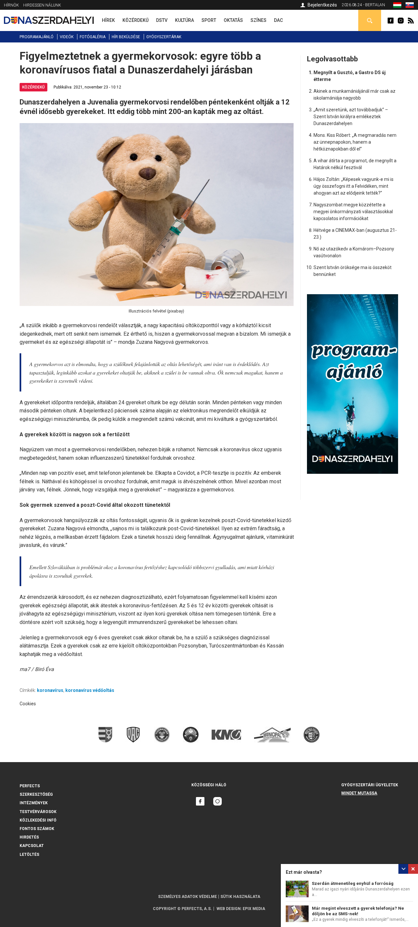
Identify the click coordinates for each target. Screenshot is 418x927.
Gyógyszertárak (163, 37)
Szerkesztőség (36, 794)
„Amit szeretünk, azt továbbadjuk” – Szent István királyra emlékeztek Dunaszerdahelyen (351, 116)
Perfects (30, 786)
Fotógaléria (92, 37)
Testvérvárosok (38, 811)
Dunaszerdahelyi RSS (411, 21)
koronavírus (50, 690)
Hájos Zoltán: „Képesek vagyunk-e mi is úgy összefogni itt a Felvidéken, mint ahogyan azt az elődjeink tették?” (354, 186)
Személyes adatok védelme (187, 896)
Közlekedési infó (38, 820)
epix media (254, 908)
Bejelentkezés (322, 5)
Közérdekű (33, 87)
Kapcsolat (32, 845)
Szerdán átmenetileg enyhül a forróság (353, 883)
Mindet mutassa (359, 793)
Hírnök (11, 5)
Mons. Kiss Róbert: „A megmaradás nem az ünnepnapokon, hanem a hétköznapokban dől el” (355, 142)
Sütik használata (240, 896)
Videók (66, 37)
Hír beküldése (126, 37)
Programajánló (37, 37)
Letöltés (29, 854)
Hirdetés (29, 837)
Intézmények (34, 803)
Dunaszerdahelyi (391, 21)
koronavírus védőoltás (89, 690)
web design (229, 908)
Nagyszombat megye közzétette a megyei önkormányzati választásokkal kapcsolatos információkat (353, 211)
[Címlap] (49, 20)
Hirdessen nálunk (42, 5)
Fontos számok (37, 828)
